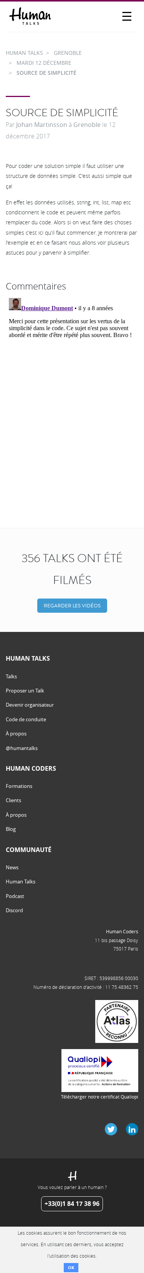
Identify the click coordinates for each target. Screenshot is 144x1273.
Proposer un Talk (25, 690)
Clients (13, 800)
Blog (11, 829)
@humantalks (22, 748)
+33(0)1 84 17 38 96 (72, 1203)
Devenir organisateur (30, 704)
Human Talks (20, 881)
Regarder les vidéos (72, 605)
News (12, 867)
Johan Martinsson (41, 124)
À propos (16, 733)
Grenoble (87, 124)
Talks (11, 676)
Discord (14, 910)
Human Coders (122, 931)
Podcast (15, 896)
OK (71, 1267)
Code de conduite (26, 719)
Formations (19, 786)
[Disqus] (72, 391)
